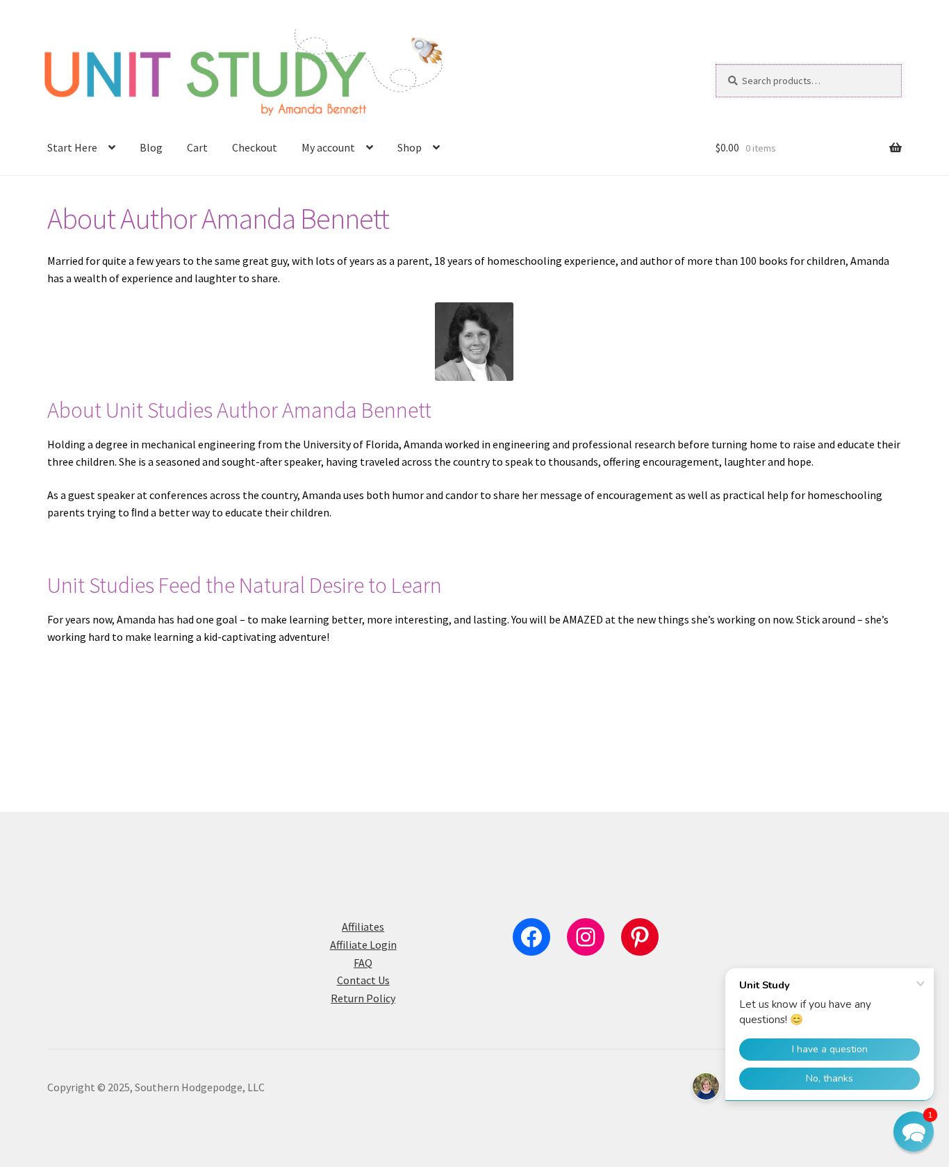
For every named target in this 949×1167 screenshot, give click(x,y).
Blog (151, 147)
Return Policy (363, 998)
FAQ (363, 963)
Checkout (254, 147)
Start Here (72, 147)
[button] (913, 1131)
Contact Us (363, 980)
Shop (409, 147)
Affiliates (363, 926)
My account (328, 147)
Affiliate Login (363, 945)
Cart (197, 147)
